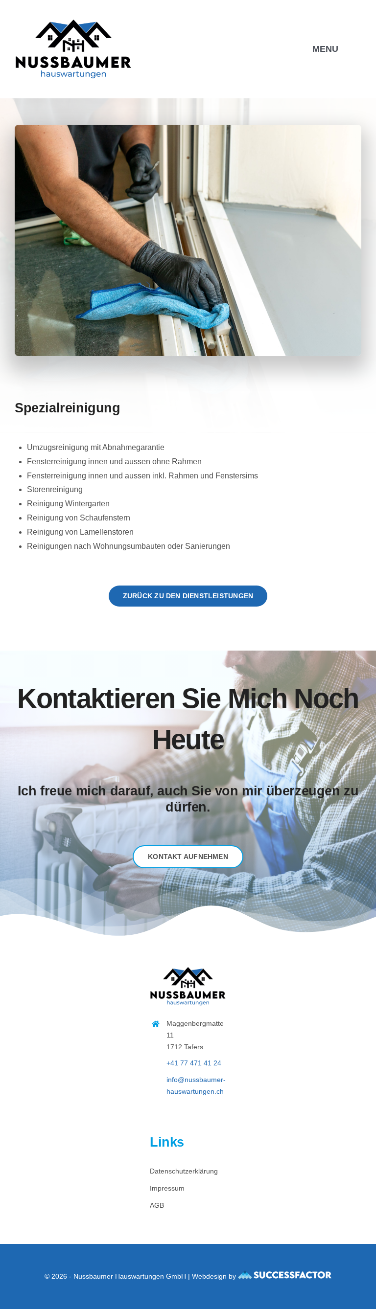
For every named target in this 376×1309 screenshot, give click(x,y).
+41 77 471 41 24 (193, 1063)
